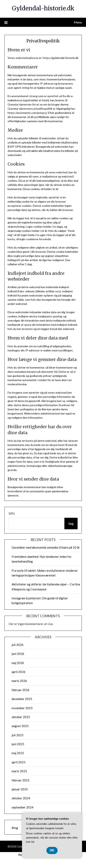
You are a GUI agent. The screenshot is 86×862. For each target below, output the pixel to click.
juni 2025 (18, 744)
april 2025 (18, 762)
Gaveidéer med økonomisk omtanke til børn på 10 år (46, 547)
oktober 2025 (21, 717)
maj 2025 (18, 753)
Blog (15, 828)
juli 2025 (17, 735)
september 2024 (22, 807)
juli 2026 (17, 644)
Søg (12, 513)
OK (52, 850)
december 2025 (22, 699)
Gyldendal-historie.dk (43, 8)
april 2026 (18, 672)
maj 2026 (18, 663)
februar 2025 (20, 780)
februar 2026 (20, 690)
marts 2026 (19, 681)
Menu (78, 22)
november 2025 (22, 708)
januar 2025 (20, 789)
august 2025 (20, 726)
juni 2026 (18, 653)
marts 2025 (19, 771)
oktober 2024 (21, 798)
